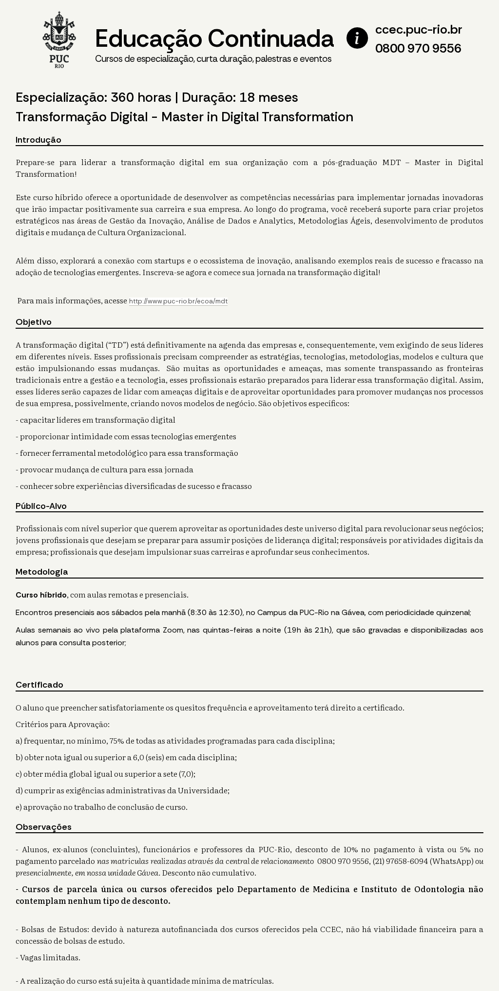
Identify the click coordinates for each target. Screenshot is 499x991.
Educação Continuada (214, 43)
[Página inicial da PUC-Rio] (59, 40)
